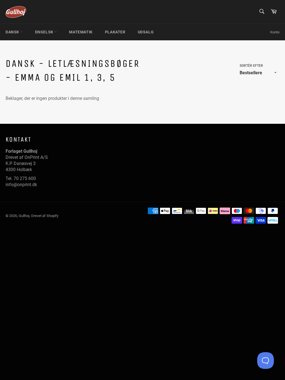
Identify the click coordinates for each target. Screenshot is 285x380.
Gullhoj (24, 216)
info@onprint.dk (21, 184)
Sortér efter (251, 66)
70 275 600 (25, 178)
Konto (274, 32)
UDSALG (146, 32)
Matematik (80, 32)
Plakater (115, 32)
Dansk (13, 32)
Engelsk (45, 32)
